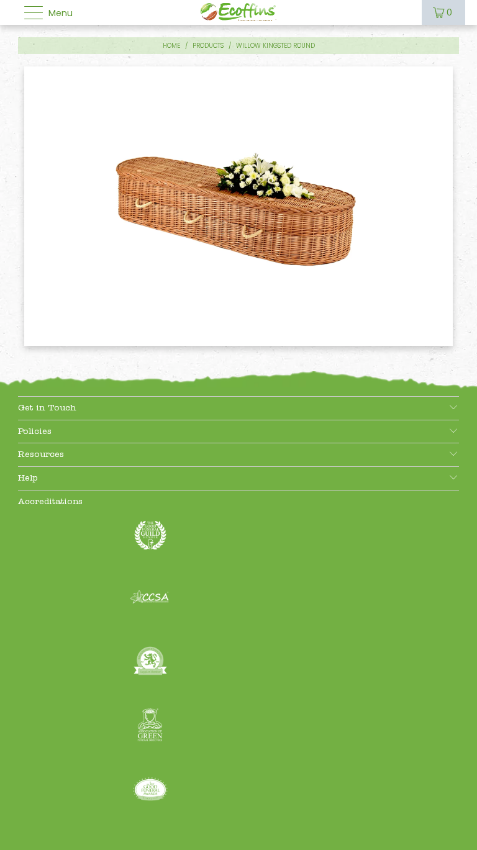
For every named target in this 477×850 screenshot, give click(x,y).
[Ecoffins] (238, 12)
